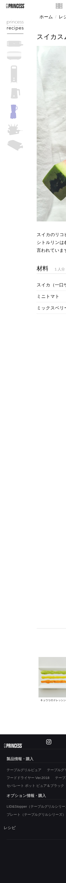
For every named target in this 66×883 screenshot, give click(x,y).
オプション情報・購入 (26, 795)
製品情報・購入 (20, 759)
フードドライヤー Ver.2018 (28, 778)
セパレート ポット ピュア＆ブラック (35, 786)
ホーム (46, 16)
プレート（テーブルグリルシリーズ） (36, 814)
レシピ (10, 828)
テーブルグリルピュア (24, 770)
